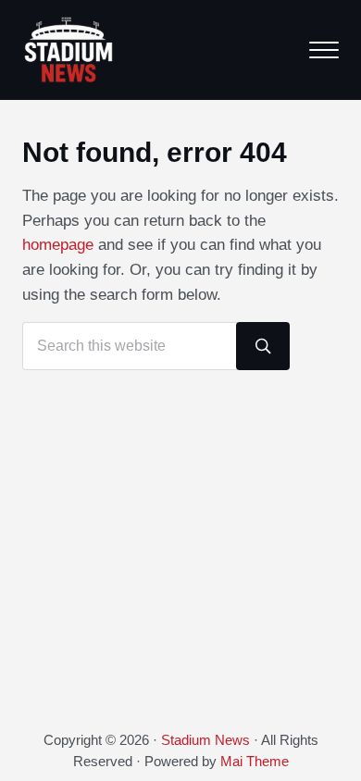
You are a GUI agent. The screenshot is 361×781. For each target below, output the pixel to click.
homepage (57, 245)
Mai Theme (254, 761)
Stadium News (205, 740)
